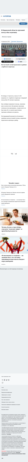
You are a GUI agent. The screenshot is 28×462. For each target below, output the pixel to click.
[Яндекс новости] (20, 59)
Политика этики (5, 389)
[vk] (12, 154)
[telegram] (16, 154)
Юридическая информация (7, 392)
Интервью (18, 19)
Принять (23, 23)
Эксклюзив (3, 19)
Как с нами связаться (6, 399)
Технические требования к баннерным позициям (11, 404)
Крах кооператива (10, 19)
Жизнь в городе (6, 36)
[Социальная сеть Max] (20, 62)
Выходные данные (5, 409)
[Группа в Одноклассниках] (5, 380)
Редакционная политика (6, 397)
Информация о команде (6, 394)
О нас (3, 387)
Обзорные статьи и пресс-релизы (8, 402)
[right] (26, 20)
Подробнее (9, 434)
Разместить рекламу (5, 407)
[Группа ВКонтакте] (7, 59)
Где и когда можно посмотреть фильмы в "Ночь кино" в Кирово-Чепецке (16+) (13, 187)
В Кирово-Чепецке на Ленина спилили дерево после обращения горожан (13, 194)
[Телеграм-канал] (7, 380)
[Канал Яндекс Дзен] (7, 62)
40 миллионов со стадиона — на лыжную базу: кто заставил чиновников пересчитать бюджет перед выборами (13, 202)
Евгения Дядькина (17, 41)
